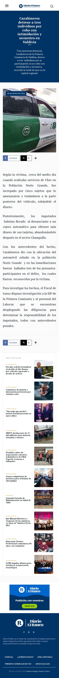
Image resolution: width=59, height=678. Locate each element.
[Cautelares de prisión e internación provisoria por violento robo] (43, 391)
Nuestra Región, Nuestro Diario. (38, 671)
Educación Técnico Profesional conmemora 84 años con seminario (18, 543)
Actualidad (11, 364)
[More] (36, 158)
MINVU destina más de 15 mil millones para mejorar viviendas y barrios (18, 435)
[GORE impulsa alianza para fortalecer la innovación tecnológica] (43, 564)
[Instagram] (29, 632)
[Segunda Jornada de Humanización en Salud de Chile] (43, 499)
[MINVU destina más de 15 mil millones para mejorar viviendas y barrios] (43, 434)
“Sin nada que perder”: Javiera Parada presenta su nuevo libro (18, 413)
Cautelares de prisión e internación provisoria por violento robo (18, 391)
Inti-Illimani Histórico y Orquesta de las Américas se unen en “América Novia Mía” (18, 522)
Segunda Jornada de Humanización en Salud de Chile (18, 500)
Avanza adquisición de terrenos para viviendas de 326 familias (18, 478)
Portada (10, 495)
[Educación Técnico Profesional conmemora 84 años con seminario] (43, 542)
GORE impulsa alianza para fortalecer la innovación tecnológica (18, 565)
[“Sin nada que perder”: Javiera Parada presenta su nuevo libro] (43, 412)
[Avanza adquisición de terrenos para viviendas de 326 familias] (43, 477)
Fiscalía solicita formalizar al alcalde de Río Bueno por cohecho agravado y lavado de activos (18, 370)
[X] (33, 632)
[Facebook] (24, 632)
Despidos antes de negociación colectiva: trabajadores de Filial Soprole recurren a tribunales (16, 457)
